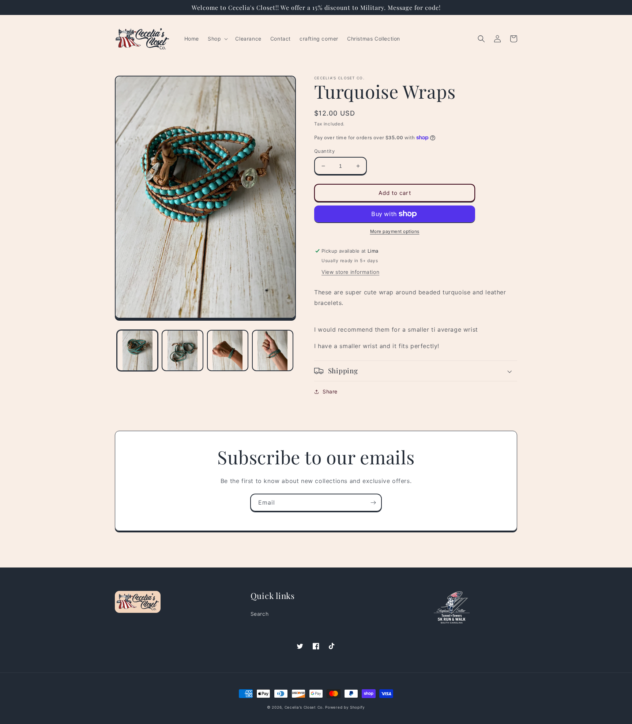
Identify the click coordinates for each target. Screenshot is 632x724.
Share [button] (330, 391)
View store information (350, 272)
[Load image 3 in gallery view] (227, 350)
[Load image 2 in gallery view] (182, 350)
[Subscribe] (373, 503)
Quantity (324, 151)
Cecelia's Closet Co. (304, 707)
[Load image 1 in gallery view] (137, 350)
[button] (217, 38)
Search (260, 614)
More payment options (395, 231)
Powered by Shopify (345, 707)
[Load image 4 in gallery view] (272, 350)
